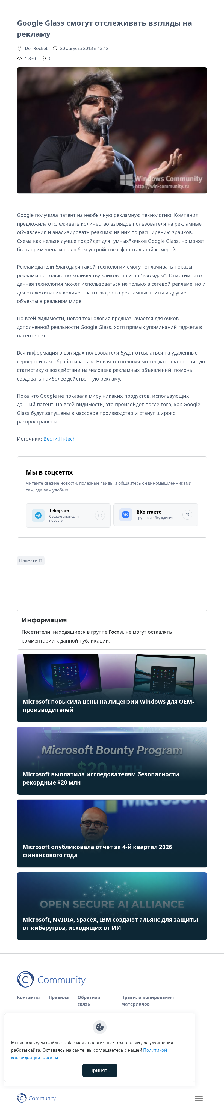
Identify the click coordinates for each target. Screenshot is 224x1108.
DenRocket (36, 48)
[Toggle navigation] (199, 1098)
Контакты (28, 997)
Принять (99, 1070)
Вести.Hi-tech (59, 438)
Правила (59, 997)
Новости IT (30, 561)
